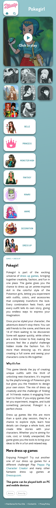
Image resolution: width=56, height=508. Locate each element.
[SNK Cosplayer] (28, 75)
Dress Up (16, 259)
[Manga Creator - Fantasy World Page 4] (28, 109)
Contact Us (32, 504)
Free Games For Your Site (15, 504)
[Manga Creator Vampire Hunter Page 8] (11, 75)
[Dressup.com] (7, 13)
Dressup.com (13, 475)
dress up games (29, 276)
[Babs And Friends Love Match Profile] (11, 109)
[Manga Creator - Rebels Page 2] (28, 92)
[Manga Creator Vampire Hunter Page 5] (45, 75)
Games (8, 259)
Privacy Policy (45, 504)
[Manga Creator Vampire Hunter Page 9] (45, 92)
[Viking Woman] (11, 92)
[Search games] (14, 13)
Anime (10, 493)
